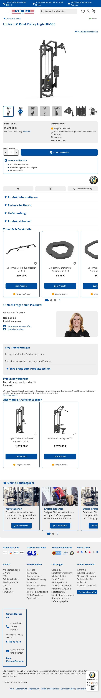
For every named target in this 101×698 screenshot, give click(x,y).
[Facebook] (82, 552)
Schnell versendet (36, 547)
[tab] (8, 111)
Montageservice (59, 582)
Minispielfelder (58, 576)
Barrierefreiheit (68, 688)
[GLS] (38, 553)
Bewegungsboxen (60, 598)
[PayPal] (16, 552)
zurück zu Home (14, 18)
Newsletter (8, 591)
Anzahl (9, 148)
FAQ (5, 576)
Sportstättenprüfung (61, 585)
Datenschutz (21, 688)
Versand (27, 131)
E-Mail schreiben (16, 329)
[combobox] (58, 11)
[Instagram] (78, 552)
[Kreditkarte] (10, 552)
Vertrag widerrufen (87, 592)
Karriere (31, 569)
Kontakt (6, 585)
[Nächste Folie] (59, 300)
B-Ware (6, 572)
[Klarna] (22, 552)
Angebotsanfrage (11, 569)
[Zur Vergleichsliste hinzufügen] (50, 188)
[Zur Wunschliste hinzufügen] (18, 188)
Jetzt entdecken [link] (21, 525)
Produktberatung (84, 188)
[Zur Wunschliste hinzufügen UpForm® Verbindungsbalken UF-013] (35, 263)
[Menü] (96, 672)
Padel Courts (57, 579)
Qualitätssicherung (36, 579)
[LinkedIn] (97, 552)
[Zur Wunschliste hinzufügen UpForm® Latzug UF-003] (74, 434)
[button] (50, 197)
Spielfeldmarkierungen (62, 595)
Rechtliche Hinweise (50, 688)
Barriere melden (84, 688)
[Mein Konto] (88, 11)
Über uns (31, 582)
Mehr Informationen (10, 395)
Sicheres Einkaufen (62, 547)
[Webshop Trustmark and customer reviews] (60, 553)
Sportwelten (33, 598)
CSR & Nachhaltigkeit (37, 591)
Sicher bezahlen (11, 547)
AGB (12, 688)
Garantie (81, 569)
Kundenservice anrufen (19, 326)
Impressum (34, 688)
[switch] (92, 688)
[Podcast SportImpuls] (93, 552)
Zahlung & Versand (86, 585)
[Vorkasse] (5, 552)
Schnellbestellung (86, 572)
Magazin (7, 588)
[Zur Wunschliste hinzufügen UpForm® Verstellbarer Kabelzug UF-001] (35, 434)
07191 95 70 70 (13, 641)
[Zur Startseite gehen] (23, 11)
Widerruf (81, 582)
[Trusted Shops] (72, 553)
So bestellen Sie (85, 579)
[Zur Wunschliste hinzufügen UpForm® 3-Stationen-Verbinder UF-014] (74, 263)
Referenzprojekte (59, 601)
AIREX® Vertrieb (35, 595)
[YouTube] (89, 552)
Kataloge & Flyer (11, 582)
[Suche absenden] (42, 11)
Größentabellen (10, 579)
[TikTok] (86, 552)
